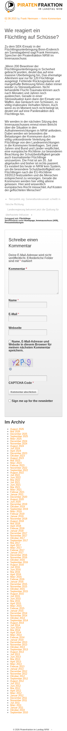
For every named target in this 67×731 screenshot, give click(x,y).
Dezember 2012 (18, 671)
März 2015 (16, 605)
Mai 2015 (15, 601)
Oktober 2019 (17, 506)
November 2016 (18, 557)
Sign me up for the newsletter (32, 400)
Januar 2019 (16, 516)
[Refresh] (11, 369)
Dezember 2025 (18, 433)
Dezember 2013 (18, 642)
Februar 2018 (17, 528)
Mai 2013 (15, 659)
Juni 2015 (15, 598)
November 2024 (18, 443)
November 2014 (18, 615)
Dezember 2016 (18, 555)
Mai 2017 (15, 542)
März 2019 (16, 511)
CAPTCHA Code (20, 382)
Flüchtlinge (25, 218)
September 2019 (19, 509)
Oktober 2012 (17, 676)
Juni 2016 (15, 569)
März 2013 (16, 664)
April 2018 (15, 526)
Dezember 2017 (18, 533)
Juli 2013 (15, 654)
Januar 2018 (16, 530)
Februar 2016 (17, 579)
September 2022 (19, 470)
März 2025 (16, 438)
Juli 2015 (15, 596)
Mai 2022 (15, 480)
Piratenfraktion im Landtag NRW (35, 729)
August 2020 (17, 499)
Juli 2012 (15, 683)
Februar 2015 (17, 608)
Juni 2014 (15, 627)
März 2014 (16, 635)
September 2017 (19, 540)
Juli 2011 (15, 702)
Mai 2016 (15, 572)
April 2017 (15, 545)
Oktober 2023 (17, 455)
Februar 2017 (17, 550)
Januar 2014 (16, 639)
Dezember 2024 (18, 441)
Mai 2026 (15, 431)
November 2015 (18, 586)
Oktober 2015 (17, 589)
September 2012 (19, 678)
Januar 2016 (16, 581)
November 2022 (18, 467)
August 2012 (17, 681)
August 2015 (17, 593)
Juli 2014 (15, 625)
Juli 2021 (15, 482)
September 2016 (19, 562)
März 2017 (16, 547)
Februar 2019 (17, 513)
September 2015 (19, 591)
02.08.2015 (11, 18)
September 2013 (19, 649)
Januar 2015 (16, 610)
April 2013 (15, 661)
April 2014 (15, 632)
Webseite (15, 327)
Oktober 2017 (17, 538)
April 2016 (15, 574)
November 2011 (18, 700)
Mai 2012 (15, 688)
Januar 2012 (16, 695)
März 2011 (15, 705)
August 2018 (17, 521)
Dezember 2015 (18, 584)
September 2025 (19, 436)
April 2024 (15, 450)
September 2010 (19, 712)
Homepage (29, 220)
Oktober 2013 (17, 647)
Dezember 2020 (18, 496)
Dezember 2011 (18, 698)
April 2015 (15, 603)
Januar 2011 (16, 707)
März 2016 (16, 576)
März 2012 (16, 693)
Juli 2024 (15, 448)
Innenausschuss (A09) (47, 220)
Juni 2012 (15, 685)
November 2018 (18, 518)
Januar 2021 (16, 494)
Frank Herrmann (29, 18)
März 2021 (16, 489)
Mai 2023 (15, 460)
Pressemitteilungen (14, 222)
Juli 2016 (15, 567)
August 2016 (17, 564)
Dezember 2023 (18, 453)
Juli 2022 (15, 475)
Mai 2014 (15, 630)
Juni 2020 (15, 501)
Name (13, 300)
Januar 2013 (16, 668)
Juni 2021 (15, 484)
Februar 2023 (17, 465)
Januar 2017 (16, 552)
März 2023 (16, 463)
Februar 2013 (17, 666)
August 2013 (17, 652)
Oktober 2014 (17, 618)
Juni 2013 (15, 656)
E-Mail (13, 314)
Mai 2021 (15, 487)
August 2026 (17, 429)
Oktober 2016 (17, 559)
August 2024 (17, 446)
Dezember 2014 (18, 613)
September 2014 (19, 620)
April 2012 (15, 690)
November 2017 (18, 535)
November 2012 (18, 673)
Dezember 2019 (18, 504)
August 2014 (17, 622)
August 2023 (17, 458)
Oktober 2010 (17, 710)
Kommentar (18, 268)
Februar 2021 (17, 492)
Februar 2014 (17, 637)
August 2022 (17, 472)
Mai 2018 (15, 523)
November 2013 (18, 644)
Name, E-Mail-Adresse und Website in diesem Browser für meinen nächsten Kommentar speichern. (30, 346)
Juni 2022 (15, 477)
